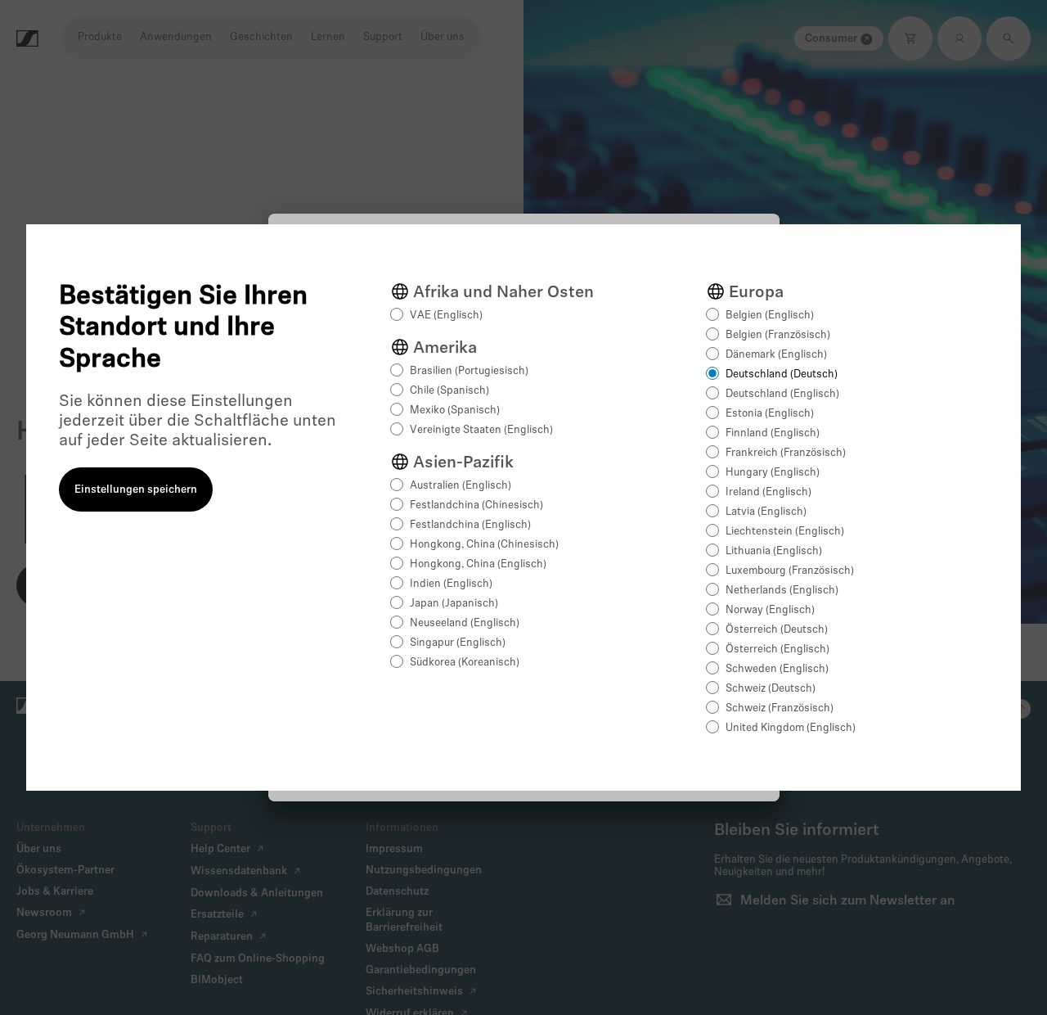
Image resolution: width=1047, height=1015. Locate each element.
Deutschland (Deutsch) (782, 374)
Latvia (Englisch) (766, 512)
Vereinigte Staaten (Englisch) (481, 430)
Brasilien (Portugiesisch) (469, 371)
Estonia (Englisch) (770, 413)
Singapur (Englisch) (458, 643)
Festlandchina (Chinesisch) (476, 505)
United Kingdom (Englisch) (791, 728)
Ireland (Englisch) (768, 492)
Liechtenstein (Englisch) (785, 531)
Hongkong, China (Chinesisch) (484, 544)
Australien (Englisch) (460, 485)
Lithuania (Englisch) (774, 551)
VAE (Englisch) (446, 315)
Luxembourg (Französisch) (790, 571)
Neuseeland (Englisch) (464, 623)
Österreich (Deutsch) (777, 630)
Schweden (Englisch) (777, 669)
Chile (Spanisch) (449, 391)
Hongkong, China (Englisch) (478, 564)
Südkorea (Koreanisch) (464, 662)
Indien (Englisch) (451, 584)
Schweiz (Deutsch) (771, 688)
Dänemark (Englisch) (776, 355)
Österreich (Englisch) (777, 649)
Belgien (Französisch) (778, 335)
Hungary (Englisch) (773, 472)
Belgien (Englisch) (770, 315)
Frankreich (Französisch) (786, 453)
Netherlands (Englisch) (782, 590)
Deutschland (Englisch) (782, 394)
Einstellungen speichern (135, 490)
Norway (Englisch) (770, 610)
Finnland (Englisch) (773, 433)
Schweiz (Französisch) (780, 708)
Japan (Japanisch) (454, 603)
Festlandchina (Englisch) (470, 525)
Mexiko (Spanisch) (455, 410)
